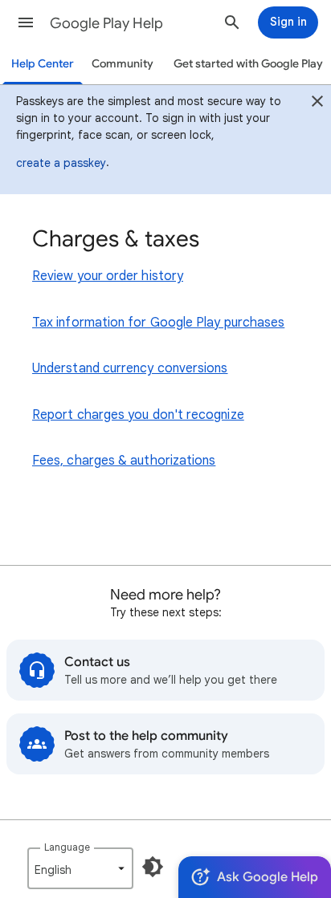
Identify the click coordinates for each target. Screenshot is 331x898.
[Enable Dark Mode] (152, 866)
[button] (25, 22)
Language (67, 847)
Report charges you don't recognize (138, 415)
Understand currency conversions (129, 368)
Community (122, 64)
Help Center (42, 64)
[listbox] (80, 868)
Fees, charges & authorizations (123, 461)
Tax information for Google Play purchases (158, 323)
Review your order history (107, 276)
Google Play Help (106, 23)
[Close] (317, 103)
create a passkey (61, 163)
